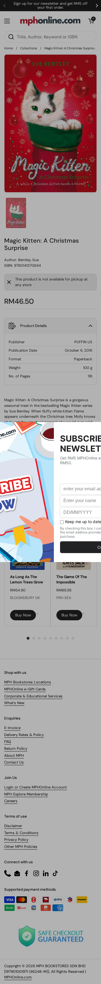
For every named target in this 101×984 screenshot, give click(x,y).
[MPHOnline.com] (50, 21)
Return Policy (15, 748)
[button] (91, 21)
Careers (10, 801)
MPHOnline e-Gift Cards (25, 689)
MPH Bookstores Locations (27, 682)
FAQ (7, 741)
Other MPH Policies (20, 846)
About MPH (14, 755)
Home (8, 48)
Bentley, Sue (28, 259)
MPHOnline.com (18, 977)
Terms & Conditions (21, 832)
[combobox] (50, 36)
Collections (28, 48)
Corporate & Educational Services (33, 696)
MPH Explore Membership (26, 794)
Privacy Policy (16, 839)
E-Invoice (12, 727)
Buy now (23, 615)
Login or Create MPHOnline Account (35, 787)
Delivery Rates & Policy (24, 734)
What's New (14, 702)
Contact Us (14, 762)
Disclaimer (13, 825)
